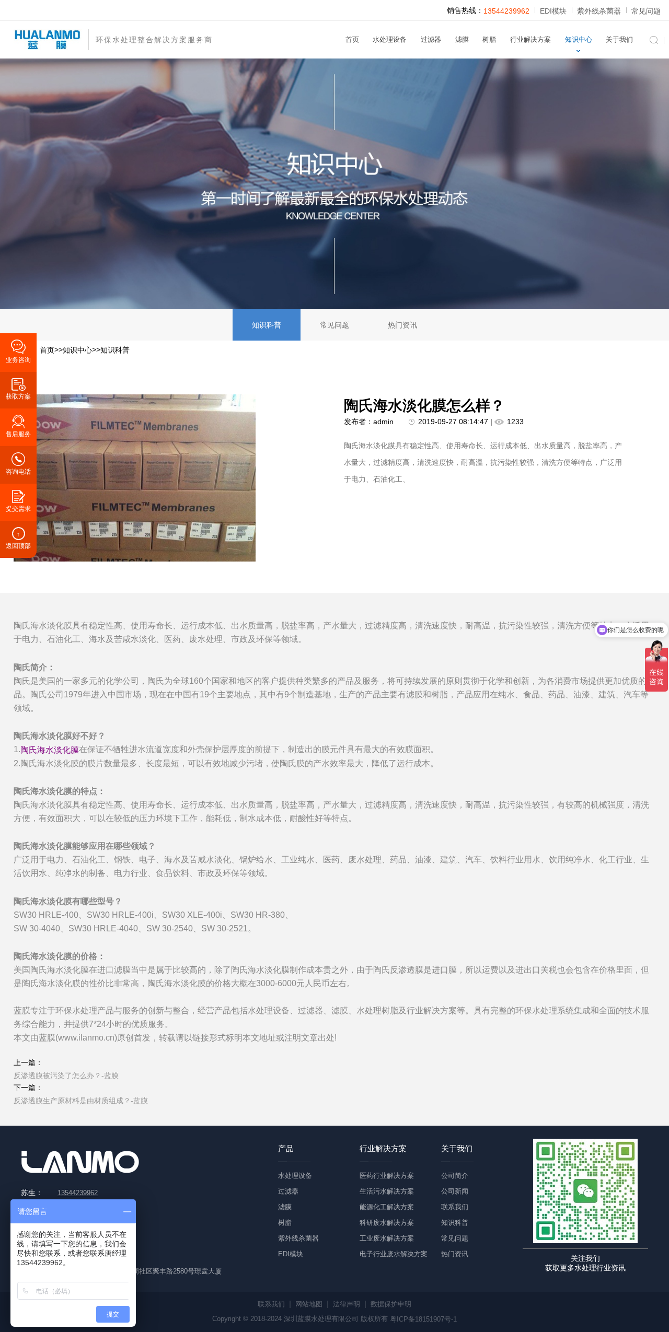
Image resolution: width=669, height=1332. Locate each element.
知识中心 (578, 39)
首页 (352, 39)
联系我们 (454, 1207)
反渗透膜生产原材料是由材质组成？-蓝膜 (81, 1100)
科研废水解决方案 (387, 1222)
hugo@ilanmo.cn (82, 1255)
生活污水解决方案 (387, 1191)
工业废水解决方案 (387, 1238)
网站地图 (308, 1304)
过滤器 (431, 39)
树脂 (489, 39)
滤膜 (462, 39)
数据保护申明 (391, 1304)
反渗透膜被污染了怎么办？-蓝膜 (66, 1075)
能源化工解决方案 (387, 1207)
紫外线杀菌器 (599, 11)
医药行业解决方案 (387, 1175)
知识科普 (266, 325)
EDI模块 (553, 11)
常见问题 (646, 11)
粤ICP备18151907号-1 (423, 1319)
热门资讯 (402, 325)
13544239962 (506, 11)
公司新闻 (454, 1191)
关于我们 (619, 39)
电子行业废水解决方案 (394, 1254)
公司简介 (454, 1175)
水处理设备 (390, 39)
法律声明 (346, 1304)
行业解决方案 (530, 39)
